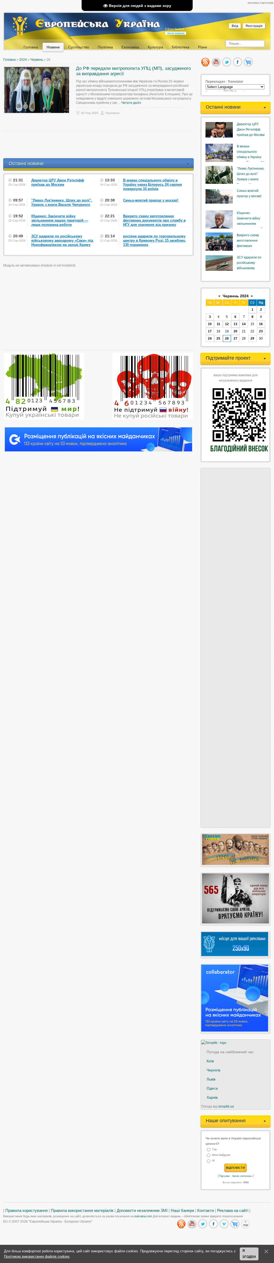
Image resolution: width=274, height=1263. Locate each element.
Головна (9, 60)
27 (235, 338)
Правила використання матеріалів (82, 1210)
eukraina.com (143, 1216)
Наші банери (182, 1210)
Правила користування (26, 1210)
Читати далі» (131, 103)
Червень (36, 60)
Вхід (235, 26)
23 (261, 331)
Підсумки (224, 1176)
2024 (23, 60)
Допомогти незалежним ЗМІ (142, 1210)
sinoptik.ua (226, 1106)
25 (218, 338)
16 (261, 324)
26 (227, 338)
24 (210, 338)
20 (235, 331)
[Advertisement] (100, 144)
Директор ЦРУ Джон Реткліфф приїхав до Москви (251, 129)
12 (227, 324)
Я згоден (249, 1254)
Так (214, 1149)
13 (235, 324)
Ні (213, 1160)
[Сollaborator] (98, 450)
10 (210, 324)
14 (244, 324)
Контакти (205, 1210)
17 (210, 331)
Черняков (112, 113)
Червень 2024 (236, 296)
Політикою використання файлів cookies (37, 1256)
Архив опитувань (242, 1176)
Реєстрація (254, 26)
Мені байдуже (221, 1155)
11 (218, 324)
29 (252, 338)
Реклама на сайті (232, 1210)
